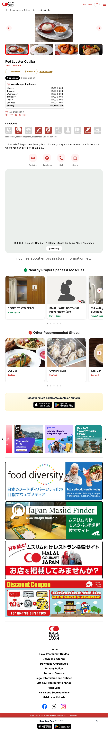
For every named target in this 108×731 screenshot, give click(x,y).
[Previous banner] (3, 439)
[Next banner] (105, 439)
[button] (61, 158)
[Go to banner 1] (49, 451)
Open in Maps (54, 248)
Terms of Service (54, 673)
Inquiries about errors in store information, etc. (54, 258)
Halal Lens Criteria (54, 697)
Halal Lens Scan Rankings (54, 692)
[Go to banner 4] (59, 451)
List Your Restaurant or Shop (54, 682)
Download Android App (54, 663)
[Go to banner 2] (52, 451)
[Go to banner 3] (55, 451)
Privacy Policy (54, 668)
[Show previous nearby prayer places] (8, 290)
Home (54, 649)
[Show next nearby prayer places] (99, 290)
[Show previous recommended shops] (8, 353)
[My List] (97, 4)
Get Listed (87, 4)
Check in (31, 71)
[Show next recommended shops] (99, 353)
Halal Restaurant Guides (54, 653)
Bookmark (15, 71)
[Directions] (47, 158)
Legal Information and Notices (54, 678)
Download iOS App (54, 658)
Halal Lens (54, 687)
